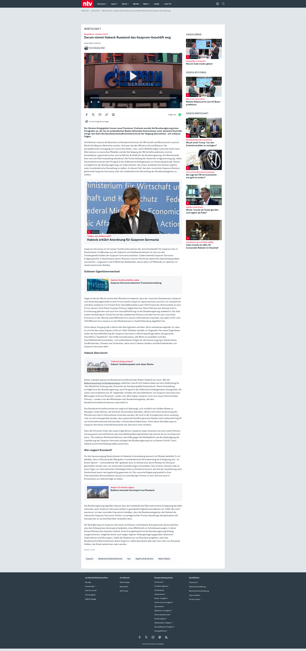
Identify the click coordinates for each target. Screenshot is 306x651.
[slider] (90, 98)
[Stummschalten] (98, 102)
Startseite (85, 11)
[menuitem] (106, 4)
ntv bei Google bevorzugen (99, 121)
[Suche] (223, 4)
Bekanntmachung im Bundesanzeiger (102, 383)
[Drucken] (113, 114)
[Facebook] (86, 114)
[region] (133, 80)
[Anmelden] (217, 4)
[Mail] (100, 114)
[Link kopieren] (106, 114)
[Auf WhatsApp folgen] (179, 114)
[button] (101, 577)
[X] (93, 114)
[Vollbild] (175, 102)
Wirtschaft (95, 11)
